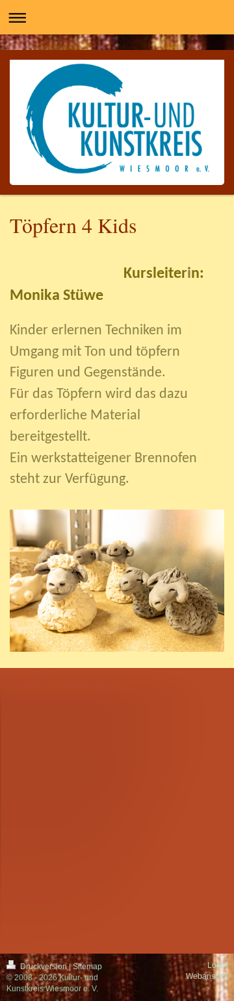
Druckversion (43, 966)
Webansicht (207, 976)
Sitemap (87, 966)
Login (217, 965)
